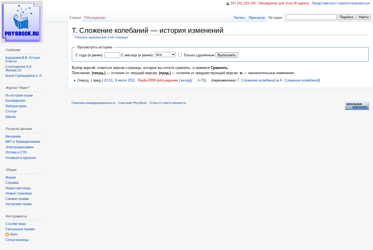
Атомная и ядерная (20, 158)
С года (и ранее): (89, 55)
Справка (12, 183)
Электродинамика (19, 147)
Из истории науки (19, 95)
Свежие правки (17, 199)
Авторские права (18, 204)
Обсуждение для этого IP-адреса (283, 3)
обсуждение (168, 80)
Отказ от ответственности (168, 102)
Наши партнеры (18, 188)
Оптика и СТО (16, 152)
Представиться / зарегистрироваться (341, 3)
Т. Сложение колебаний (256, 80)
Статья (75, 18)
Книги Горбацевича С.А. (23, 76)
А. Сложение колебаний (299, 80)
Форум (10, 177)
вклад (186, 80)
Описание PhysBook (132, 102)
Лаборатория (15, 106)
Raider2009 (147, 80)
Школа (10, 117)
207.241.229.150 (243, 3)
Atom (13, 234)
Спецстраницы (17, 240)
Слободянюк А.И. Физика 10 (18, 68)
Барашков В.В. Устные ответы (22, 59)
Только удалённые (198, 55)
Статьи (11, 111)
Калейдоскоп (15, 101)
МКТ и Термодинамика (22, 142)
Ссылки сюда (15, 224)
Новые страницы (18, 193)
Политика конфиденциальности (93, 102)
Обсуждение (94, 18)
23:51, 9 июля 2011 (119, 80)
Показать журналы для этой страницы (101, 37)
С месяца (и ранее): (137, 55)
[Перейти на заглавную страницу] (22, 22)
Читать (239, 18)
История (275, 18)
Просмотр (257, 18)
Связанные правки (20, 229)
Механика (13, 136)
